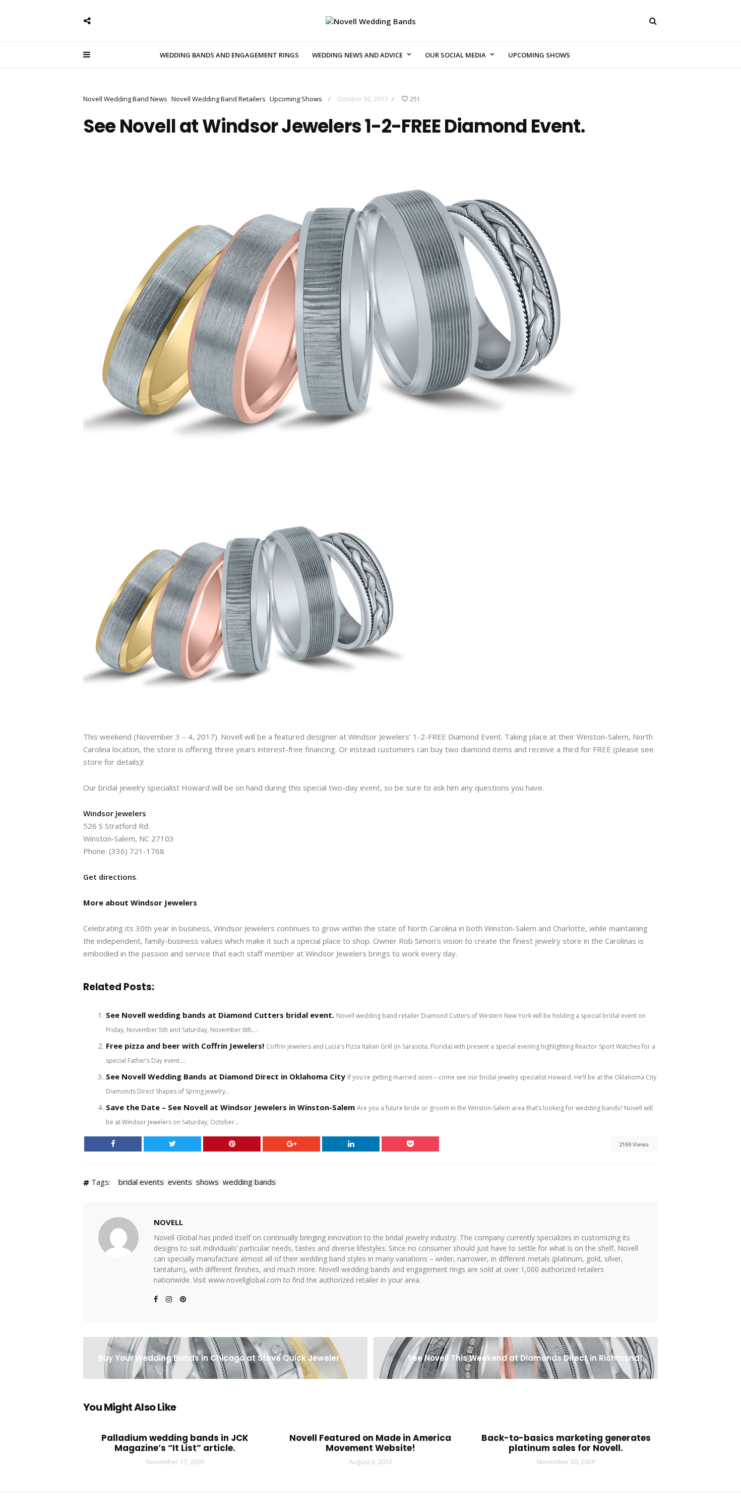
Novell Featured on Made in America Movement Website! (370, 1443)
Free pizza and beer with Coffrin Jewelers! (185, 1046)
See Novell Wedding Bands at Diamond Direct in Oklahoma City (225, 1076)
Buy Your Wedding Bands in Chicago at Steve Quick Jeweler (218, 1358)
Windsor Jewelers (114, 813)
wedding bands (249, 1182)
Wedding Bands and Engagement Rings (229, 54)
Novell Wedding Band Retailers (218, 98)
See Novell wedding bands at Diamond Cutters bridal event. (220, 1015)
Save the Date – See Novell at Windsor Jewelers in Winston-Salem (230, 1107)
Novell (168, 1222)
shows (207, 1182)
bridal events (141, 1182)
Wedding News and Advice (357, 54)
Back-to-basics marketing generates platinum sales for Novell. (566, 1443)
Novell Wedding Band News (125, 98)
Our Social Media (455, 54)
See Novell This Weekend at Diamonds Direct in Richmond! (525, 1358)
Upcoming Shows (539, 54)
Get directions (109, 877)
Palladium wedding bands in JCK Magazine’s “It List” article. (175, 1443)
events (180, 1182)
